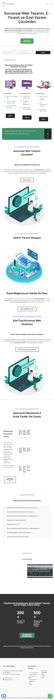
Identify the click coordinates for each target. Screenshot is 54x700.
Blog (43, 677)
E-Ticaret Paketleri (33, 672)
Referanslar (44, 672)
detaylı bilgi (10, 467)
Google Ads (31, 681)
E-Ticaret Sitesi (32, 674)
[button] (27, 508)
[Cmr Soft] (8, 4)
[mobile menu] (47, 4)
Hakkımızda (44, 670)
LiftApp (30, 684)
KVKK (43, 674)
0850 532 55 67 (8, 678)
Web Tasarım (33, 697)
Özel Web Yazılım (33, 679)
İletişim (43, 675)
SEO (30, 682)
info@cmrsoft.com (8, 679)
